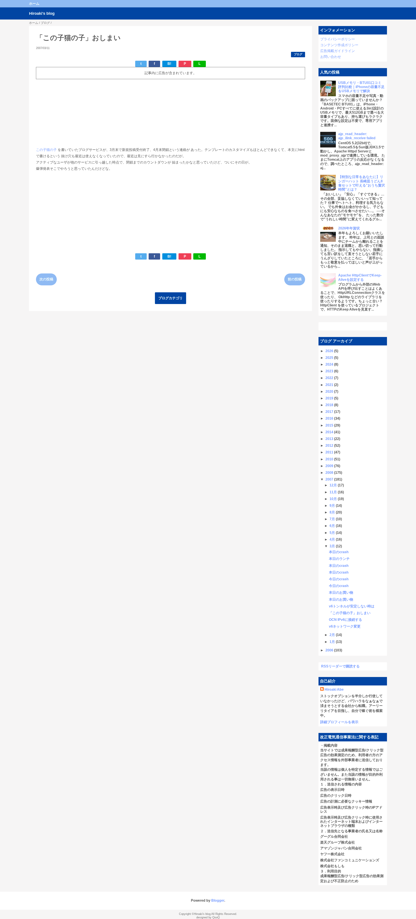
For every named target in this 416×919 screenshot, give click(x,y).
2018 (329, 405)
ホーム (34, 3)
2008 (329, 472)
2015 (329, 425)
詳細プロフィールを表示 (339, 722)
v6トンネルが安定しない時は (351, 606)
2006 (329, 650)
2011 (329, 452)
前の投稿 (295, 279)
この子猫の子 (46, 150)
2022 (329, 378)
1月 (333, 642)
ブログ (298, 54)
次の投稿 (46, 279)
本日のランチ (339, 559)
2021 (329, 385)
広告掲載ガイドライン (337, 51)
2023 (329, 371)
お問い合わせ (330, 57)
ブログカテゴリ (170, 298)
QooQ (216, 917)
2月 (333, 635)
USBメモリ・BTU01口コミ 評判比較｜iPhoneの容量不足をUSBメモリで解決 (361, 87)
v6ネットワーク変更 (345, 626)
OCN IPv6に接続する (345, 619)
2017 (329, 412)
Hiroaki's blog (42, 13)
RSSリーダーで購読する (340, 666)
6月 (333, 526)
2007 (329, 479)
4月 (333, 539)
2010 (329, 459)
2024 (329, 364)
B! (169, 63)
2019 (329, 398)
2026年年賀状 (349, 228)
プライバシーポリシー (337, 39)
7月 (333, 519)
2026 (329, 351)
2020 (329, 391)
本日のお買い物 (341, 592)
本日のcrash (339, 552)
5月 (333, 533)
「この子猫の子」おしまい (349, 613)
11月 (334, 492)
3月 (333, 546)
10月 (334, 499)
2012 (329, 445)
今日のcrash (339, 579)
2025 (329, 358)
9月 (333, 505)
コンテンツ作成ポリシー (339, 45)
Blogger (217, 900)
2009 (329, 466)
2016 (329, 418)
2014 (329, 432)
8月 (333, 512)
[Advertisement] (166, 113)
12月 (334, 485)
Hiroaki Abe (334, 689)
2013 (329, 439)
